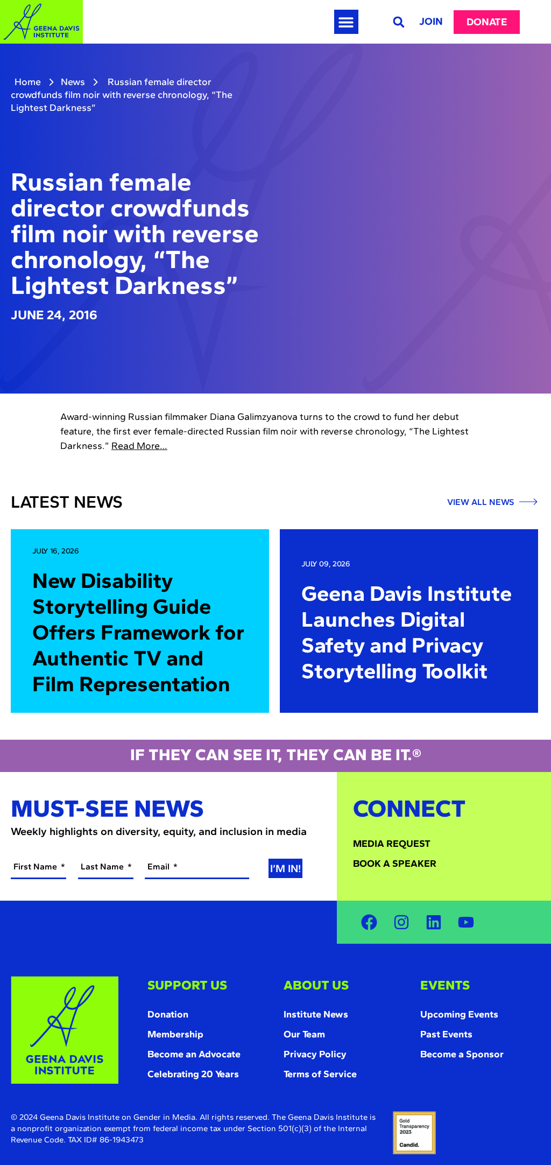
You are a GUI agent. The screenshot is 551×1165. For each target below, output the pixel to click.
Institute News (316, 1014)
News (73, 82)
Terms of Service (320, 1074)
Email (159, 866)
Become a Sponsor (462, 1054)
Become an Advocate (194, 1054)
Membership (175, 1034)
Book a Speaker (394, 863)
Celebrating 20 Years (193, 1074)
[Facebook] (369, 922)
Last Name (103, 866)
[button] (346, 22)
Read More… (139, 446)
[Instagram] (401, 922)
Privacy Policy (315, 1054)
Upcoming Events (459, 1014)
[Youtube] (466, 922)
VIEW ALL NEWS (481, 502)
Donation (167, 1014)
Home (28, 82)
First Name (36, 866)
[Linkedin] (434, 922)
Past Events (446, 1034)
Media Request (391, 844)
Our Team (304, 1034)
